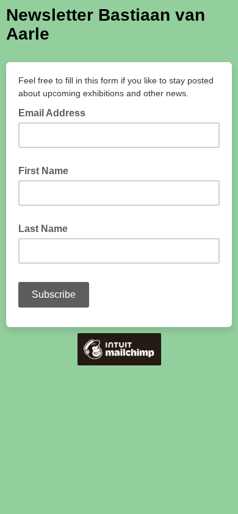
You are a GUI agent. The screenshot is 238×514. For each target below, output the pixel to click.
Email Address (55, 112)
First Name (43, 171)
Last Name (43, 229)
